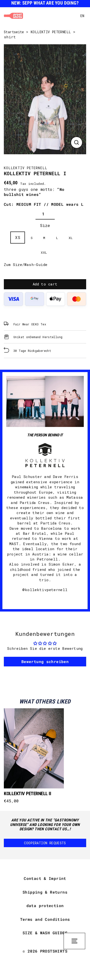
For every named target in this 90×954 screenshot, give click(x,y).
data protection (45, 905)
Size (45, 225)
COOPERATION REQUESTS (45, 843)
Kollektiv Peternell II (27, 793)
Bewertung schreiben (45, 661)
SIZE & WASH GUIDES (45, 932)
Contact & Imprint (45, 878)
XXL (44, 252)
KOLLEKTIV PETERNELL (51, 32)
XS (17, 237)
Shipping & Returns (45, 892)
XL (71, 238)
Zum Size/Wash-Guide (25, 264)
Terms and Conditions (45, 919)
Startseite (14, 32)
